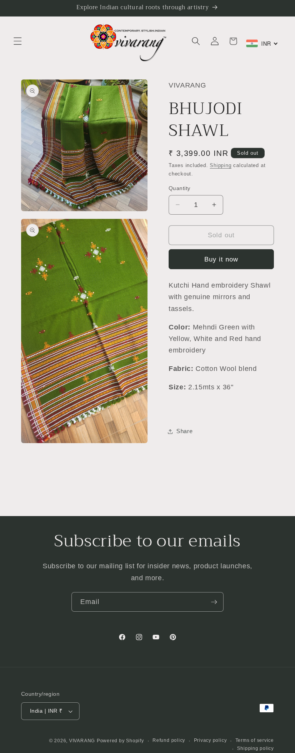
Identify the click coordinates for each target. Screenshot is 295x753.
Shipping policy (255, 748)
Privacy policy (210, 740)
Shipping (220, 165)
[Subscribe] (214, 602)
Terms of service (254, 740)
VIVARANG (82, 740)
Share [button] (184, 431)
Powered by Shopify (120, 740)
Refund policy (168, 740)
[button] (17, 41)
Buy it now (221, 259)
